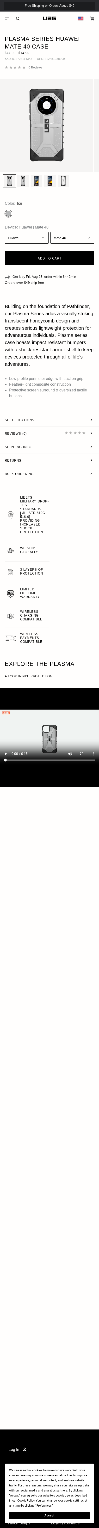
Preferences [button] (44, 1505)
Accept (49, 1515)
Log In (14, 1450)
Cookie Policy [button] (25, 1500)
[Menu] (6, 18)
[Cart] (92, 18)
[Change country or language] (81, 18)
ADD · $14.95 (82, 14)
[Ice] (8, 214)
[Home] (49, 18)
